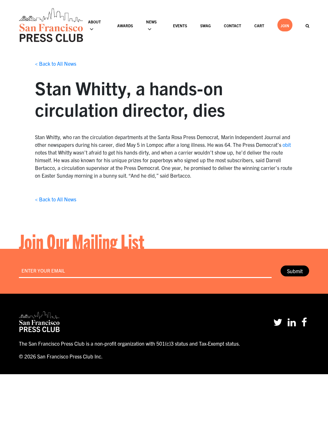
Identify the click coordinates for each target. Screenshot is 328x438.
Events (180, 25)
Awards (125, 25)
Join (285, 25)
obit (287, 144)
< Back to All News (55, 63)
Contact (232, 25)
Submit (295, 271)
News (151, 21)
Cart (259, 25)
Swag (205, 25)
